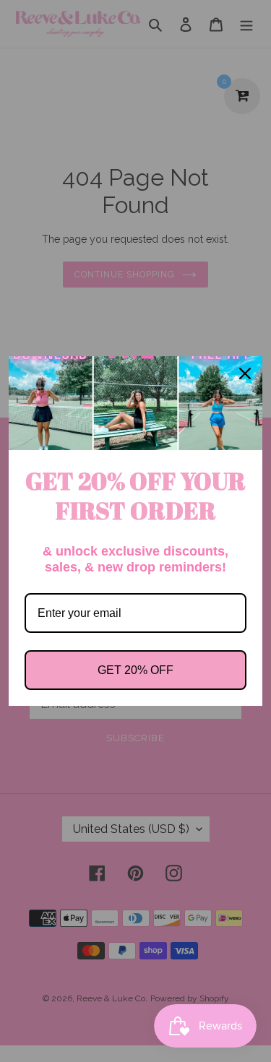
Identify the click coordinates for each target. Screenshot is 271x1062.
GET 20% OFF (135, 670)
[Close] (245, 373)
